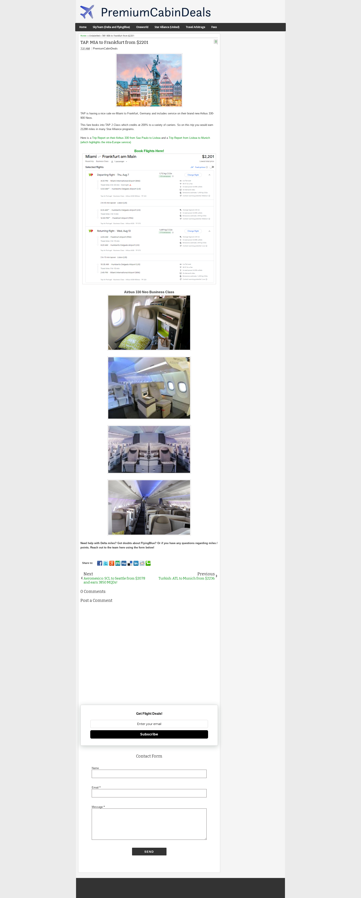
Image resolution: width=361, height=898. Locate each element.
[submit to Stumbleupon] (117, 563)
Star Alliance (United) (167, 27)
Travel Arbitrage (195, 27)
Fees (214, 27)
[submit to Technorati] (148, 563)
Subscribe (149, 734)
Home (82, 27)
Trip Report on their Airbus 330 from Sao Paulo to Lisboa (126, 137)
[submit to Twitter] (105, 563)
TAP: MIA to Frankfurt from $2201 (114, 42)
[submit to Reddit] (142, 563)
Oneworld (142, 27)
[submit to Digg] (123, 563)
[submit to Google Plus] (111, 563)
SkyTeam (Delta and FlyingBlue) (111, 27)
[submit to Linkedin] (136, 563)
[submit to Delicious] (129, 563)
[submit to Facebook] (99, 563)
